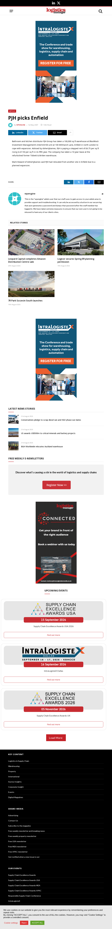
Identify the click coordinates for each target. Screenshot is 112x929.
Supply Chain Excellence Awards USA (24, 880)
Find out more (53, 635)
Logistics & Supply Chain (18, 761)
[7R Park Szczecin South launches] (31, 284)
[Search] (100, 11)
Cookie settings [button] (11, 923)
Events (11, 792)
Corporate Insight (16, 787)
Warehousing (14, 766)
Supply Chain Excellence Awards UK (53, 715)
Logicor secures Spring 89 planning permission (76, 260)
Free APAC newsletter (18, 852)
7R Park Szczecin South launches (25, 300)
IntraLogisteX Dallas (53, 670)
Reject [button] (24, 923)
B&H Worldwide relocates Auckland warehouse (42, 446)
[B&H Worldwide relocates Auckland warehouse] (13, 445)
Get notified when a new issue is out (23, 857)
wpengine (20, 125)
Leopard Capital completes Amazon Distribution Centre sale (27, 260)
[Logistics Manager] (56, 11)
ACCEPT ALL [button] (37, 923)
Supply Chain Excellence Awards (22, 875)
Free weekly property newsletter (22, 836)
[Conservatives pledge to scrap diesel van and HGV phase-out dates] (13, 419)
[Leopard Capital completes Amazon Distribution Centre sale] (31, 242)
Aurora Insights (15, 782)
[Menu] (11, 11)
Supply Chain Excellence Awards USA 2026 (54, 626)
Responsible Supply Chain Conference (24, 896)
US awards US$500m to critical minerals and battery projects (48, 433)
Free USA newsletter (17, 841)
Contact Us (13, 820)
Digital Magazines (15, 797)
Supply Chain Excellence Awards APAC (24, 890)
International (13, 776)
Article (12, 111)
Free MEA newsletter (17, 846)
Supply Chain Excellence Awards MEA (24, 885)
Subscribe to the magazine (19, 826)
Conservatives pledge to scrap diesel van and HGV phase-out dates (51, 420)
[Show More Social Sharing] (70, 132)
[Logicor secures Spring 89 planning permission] (81, 242)
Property (12, 771)
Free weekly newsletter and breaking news (26, 831)
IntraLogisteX (14, 901)
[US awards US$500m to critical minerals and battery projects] (13, 432)
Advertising (13, 815)
